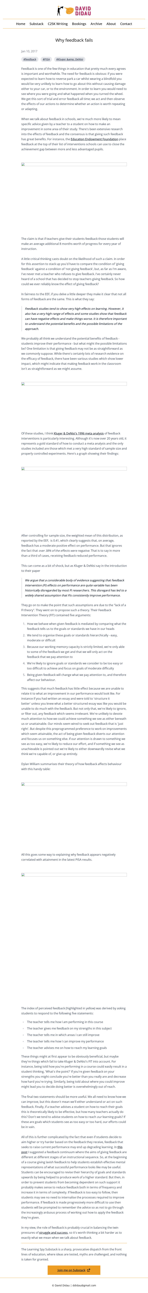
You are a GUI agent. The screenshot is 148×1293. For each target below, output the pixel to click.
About (111, 24)
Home (20, 24)
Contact (126, 24)
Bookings (79, 24)
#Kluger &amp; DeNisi (69, 59)
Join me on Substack (71, 1270)
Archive (96, 24)
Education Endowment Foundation (94, 139)
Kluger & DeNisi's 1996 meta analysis (79, 433)
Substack (36, 24)
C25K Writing (58, 24)
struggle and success (53, 1233)
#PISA (46, 59)
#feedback (29, 59)
